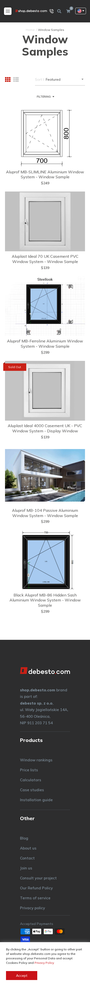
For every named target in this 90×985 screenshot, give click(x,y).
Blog (24, 838)
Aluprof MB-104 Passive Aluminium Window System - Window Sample (45, 513)
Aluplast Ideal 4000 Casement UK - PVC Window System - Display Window (45, 428)
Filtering (44, 96)
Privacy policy (32, 908)
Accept (21, 975)
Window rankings (36, 760)
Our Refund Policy (36, 888)
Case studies (32, 790)
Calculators (30, 780)
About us (28, 848)
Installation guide (36, 799)
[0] (68, 11)
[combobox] (64, 79)
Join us (26, 868)
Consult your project (38, 878)
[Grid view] (7, 80)
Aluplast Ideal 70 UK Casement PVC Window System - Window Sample (45, 259)
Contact (27, 858)
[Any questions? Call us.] (52, 11)
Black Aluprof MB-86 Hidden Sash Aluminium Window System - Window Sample (45, 600)
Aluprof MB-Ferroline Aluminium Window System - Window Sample (45, 343)
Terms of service (35, 898)
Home (30, 30)
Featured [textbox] (53, 79)
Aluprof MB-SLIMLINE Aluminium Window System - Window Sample (45, 174)
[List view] (16, 80)
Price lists (29, 770)
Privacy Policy (44, 963)
